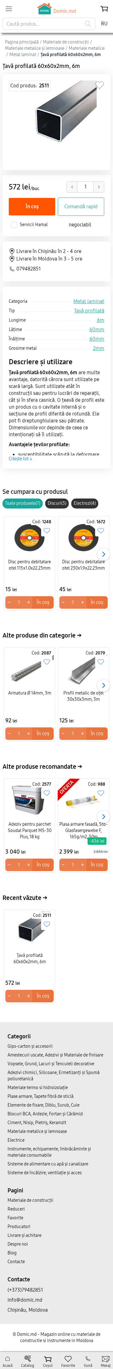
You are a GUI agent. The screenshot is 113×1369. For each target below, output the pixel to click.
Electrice (16, 1140)
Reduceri (16, 1209)
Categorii (19, 1036)
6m (100, 320)
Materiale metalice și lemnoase (37, 1131)
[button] (103, 554)
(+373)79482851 (25, 1290)
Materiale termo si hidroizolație (38, 1087)
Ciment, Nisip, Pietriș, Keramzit (37, 1122)
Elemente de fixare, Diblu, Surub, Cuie (43, 1105)
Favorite (15, 1218)
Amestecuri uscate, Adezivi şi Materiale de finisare (55, 1055)
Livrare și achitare (24, 1235)
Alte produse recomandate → (42, 766)
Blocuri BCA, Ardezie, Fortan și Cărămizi (45, 1114)
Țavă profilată (89, 311)
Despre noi (18, 1244)
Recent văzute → (25, 897)
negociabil (80, 225)
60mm (96, 330)
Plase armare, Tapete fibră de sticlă (40, 1096)
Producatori (19, 1226)
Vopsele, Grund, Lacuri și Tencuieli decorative (51, 1064)
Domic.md (64, 11)
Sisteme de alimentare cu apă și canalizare (48, 1164)
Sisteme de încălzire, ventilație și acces (45, 1172)
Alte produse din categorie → (42, 635)
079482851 (28, 269)
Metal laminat (88, 301)
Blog (12, 1253)
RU (104, 24)
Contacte (16, 1261)
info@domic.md (25, 1300)
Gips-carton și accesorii (30, 1046)
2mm (98, 348)
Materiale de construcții (30, 1200)
